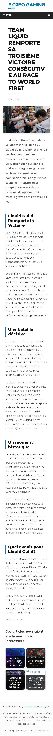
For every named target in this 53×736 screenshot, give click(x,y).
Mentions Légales (42, 706)
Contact (28, 706)
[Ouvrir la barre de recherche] (49, 15)
